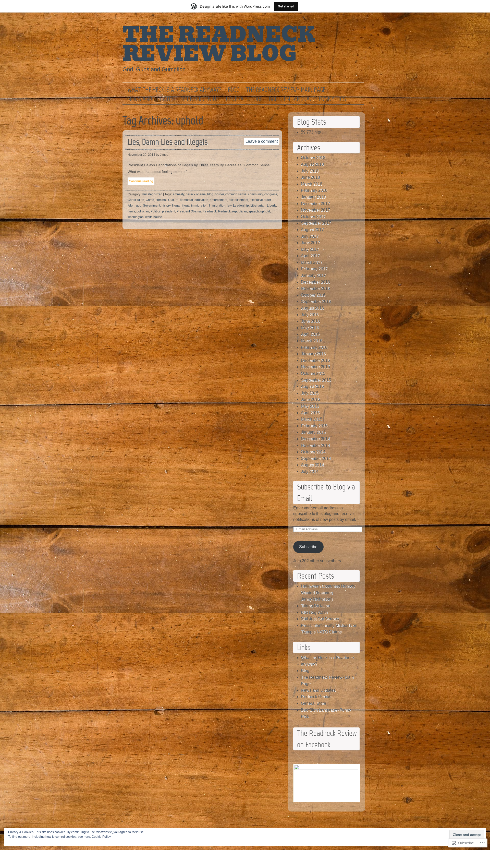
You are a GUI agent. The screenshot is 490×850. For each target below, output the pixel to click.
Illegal (176, 205)
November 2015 (315, 367)
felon (131, 205)
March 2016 (311, 341)
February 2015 (314, 426)
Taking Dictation (315, 606)
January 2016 (313, 354)
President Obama (189, 211)
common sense (236, 194)
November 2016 (315, 288)
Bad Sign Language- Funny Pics (307, 99)
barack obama (196, 194)
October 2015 (313, 373)
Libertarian (257, 205)
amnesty (178, 194)
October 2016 (313, 295)
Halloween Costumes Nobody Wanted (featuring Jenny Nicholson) (328, 592)
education (201, 200)
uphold (265, 211)
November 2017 (315, 210)
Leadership (241, 205)
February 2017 (314, 269)
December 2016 (315, 282)
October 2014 (313, 452)
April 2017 (310, 256)
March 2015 (311, 419)
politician (143, 211)
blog (210, 194)
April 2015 (310, 413)
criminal (161, 200)
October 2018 (313, 157)
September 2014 (316, 458)
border (219, 194)
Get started (286, 6)
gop (138, 205)
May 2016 (310, 328)
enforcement (218, 200)
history (166, 205)
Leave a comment (262, 141)
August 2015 (312, 386)
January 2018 (313, 197)
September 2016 (316, 301)
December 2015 (315, 360)
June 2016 (310, 321)
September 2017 (316, 223)
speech (254, 211)
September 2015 (316, 380)
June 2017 (310, 243)
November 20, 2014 (141, 155)
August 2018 (312, 164)
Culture (173, 200)
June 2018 (310, 177)
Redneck (224, 211)
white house (153, 217)
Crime (150, 200)
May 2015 (310, 406)
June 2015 (310, 399)
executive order (260, 200)
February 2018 (314, 190)
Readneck (209, 211)
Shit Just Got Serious (320, 619)
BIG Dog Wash (314, 612)
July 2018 (309, 171)
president (168, 211)
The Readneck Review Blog (218, 44)
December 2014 (315, 439)
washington (136, 217)
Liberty (271, 205)
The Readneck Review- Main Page (285, 90)
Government (151, 205)
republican (239, 211)
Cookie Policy (101, 837)
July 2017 (309, 236)
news (131, 211)
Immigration (217, 205)
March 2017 (311, 262)
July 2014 (309, 471)
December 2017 (315, 203)
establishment (238, 200)
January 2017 (313, 275)
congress (270, 194)
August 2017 (312, 230)
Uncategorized (152, 194)
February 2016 (314, 347)
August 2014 (312, 465)
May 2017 (310, 249)
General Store (244, 99)
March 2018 (311, 184)
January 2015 (313, 432)
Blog (233, 90)
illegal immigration (194, 205)
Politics (156, 211)
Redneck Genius (200, 99)
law (229, 205)
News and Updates (151, 99)
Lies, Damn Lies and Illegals (167, 142)
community (255, 194)
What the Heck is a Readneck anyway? (175, 90)
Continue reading (141, 181)
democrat (186, 200)
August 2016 (312, 308)
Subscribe (308, 547)
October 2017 (313, 216)
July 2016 (309, 315)
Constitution (136, 200)
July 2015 (309, 393)
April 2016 (310, 334)
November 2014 (315, 445)
